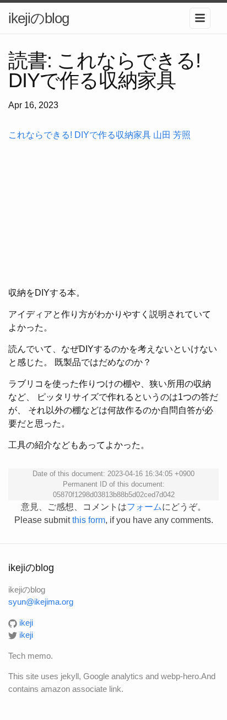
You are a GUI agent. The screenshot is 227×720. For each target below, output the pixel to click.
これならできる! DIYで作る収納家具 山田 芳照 (99, 135)
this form (88, 520)
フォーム (144, 506)
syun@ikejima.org (40, 601)
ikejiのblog (38, 18)
